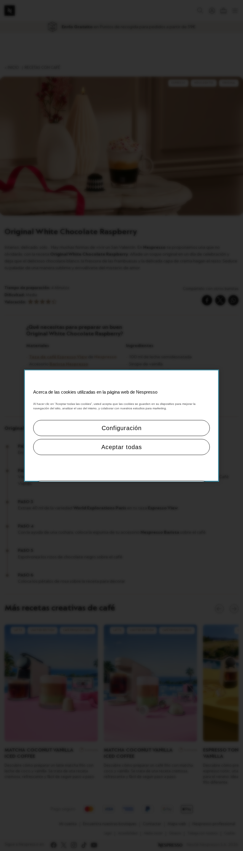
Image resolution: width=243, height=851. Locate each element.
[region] (121, 425)
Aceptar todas (121, 447)
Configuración (122, 428)
